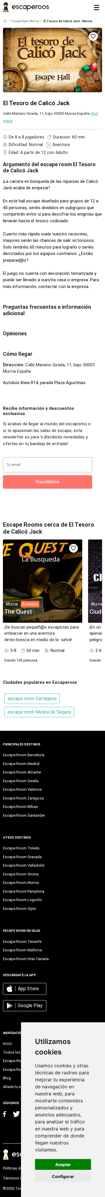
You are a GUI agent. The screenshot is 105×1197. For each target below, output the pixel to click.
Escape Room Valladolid (23, 865)
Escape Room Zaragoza (23, 798)
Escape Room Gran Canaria (26, 959)
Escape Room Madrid (21, 763)
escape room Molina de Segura (39, 712)
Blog (7, 1078)
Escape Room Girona (20, 874)
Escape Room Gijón (19, 908)
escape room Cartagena (32, 698)
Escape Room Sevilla (20, 781)
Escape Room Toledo (21, 848)
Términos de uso (17, 1178)
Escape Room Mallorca (22, 950)
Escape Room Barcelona (23, 755)
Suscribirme (48, 482)
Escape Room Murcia (25, 21)
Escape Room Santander (24, 815)
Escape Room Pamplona (23, 891)
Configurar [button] (63, 1176)
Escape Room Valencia (22, 789)
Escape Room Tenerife (22, 941)
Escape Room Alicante (22, 772)
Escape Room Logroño (22, 900)
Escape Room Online (20, 1069)
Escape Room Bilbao (20, 806)
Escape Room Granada (22, 857)
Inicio (7, 1043)
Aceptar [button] (63, 1164)
